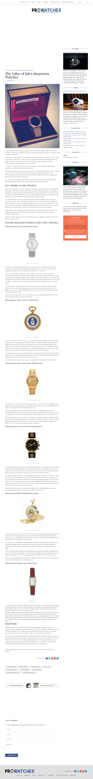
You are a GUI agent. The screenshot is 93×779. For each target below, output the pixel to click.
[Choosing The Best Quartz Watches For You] (75, 175)
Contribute (27, 775)
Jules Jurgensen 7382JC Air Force (17, 340)
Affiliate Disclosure (62, 775)
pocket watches (37, 669)
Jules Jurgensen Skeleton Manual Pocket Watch (21, 534)
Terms (34, 775)
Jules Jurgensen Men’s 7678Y (37, 404)
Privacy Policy (41, 775)
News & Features (55, 2)
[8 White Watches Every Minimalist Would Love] (75, 101)
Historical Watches (11, 669)
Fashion (33, 2)
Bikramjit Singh (10, 80)
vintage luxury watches (29, 672)
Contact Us (73, 775)
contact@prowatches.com (70, 157)
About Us (19, 775)
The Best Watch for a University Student (74, 138)
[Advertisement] (46, 28)
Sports (39, 2)
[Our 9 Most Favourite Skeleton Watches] (75, 61)
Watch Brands (17, 70)
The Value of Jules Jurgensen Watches (74, 145)
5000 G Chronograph (49, 475)
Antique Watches (23, 666)
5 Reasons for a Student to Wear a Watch (74, 135)
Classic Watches (36, 666)
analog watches (11, 666)
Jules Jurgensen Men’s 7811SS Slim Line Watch (31, 270)
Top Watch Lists (24, 2)
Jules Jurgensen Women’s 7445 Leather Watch (20, 610)
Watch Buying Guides (67, 2)
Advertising (51, 775)
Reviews (46, 2)
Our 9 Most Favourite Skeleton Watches (74, 52)
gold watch (47, 666)
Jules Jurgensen (25, 669)
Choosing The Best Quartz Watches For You (75, 165)
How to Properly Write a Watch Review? (74, 142)
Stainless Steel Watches (13, 672)
